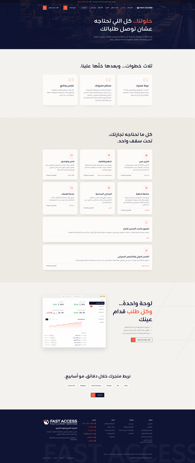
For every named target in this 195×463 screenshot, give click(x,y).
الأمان (55, 458)
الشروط (61, 458)
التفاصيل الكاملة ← (126, 175)
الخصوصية (70, 458)
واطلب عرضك (81, 2)
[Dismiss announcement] (37, 2)
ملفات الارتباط (47, 458)
